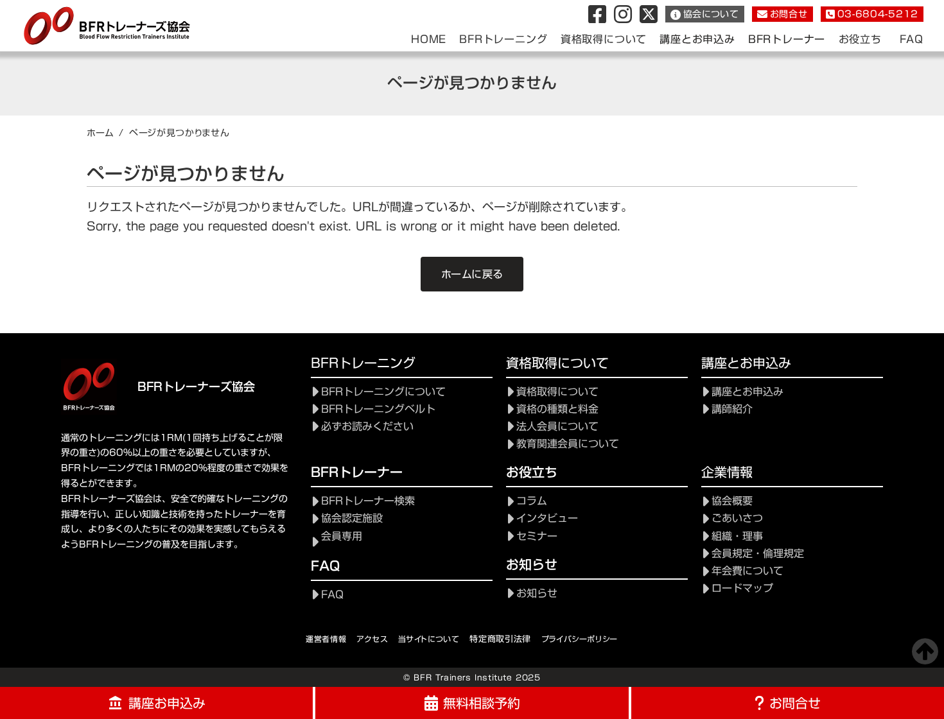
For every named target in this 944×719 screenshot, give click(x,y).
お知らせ (536, 593)
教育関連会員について (567, 444)
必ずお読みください (367, 426)
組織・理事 (737, 536)
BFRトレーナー (786, 39)
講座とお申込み (697, 39)
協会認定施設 (352, 518)
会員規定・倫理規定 (758, 553)
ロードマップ (742, 588)
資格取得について (557, 392)
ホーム (100, 133)
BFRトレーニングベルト (378, 409)
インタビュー (547, 518)
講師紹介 (732, 409)
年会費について (747, 571)
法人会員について (557, 426)
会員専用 (341, 536)
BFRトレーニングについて (383, 392)
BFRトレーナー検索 (368, 501)
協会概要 (732, 501)
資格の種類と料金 (557, 409)
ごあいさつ (737, 518)
